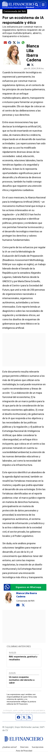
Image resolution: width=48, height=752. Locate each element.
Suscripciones (37, 747)
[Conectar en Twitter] (23, 605)
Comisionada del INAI (14, 11)
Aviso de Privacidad (24, 751)
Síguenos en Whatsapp (28, 587)
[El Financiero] (18, 4)
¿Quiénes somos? (9, 747)
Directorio (24, 747)
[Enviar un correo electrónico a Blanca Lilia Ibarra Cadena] (17, 605)
